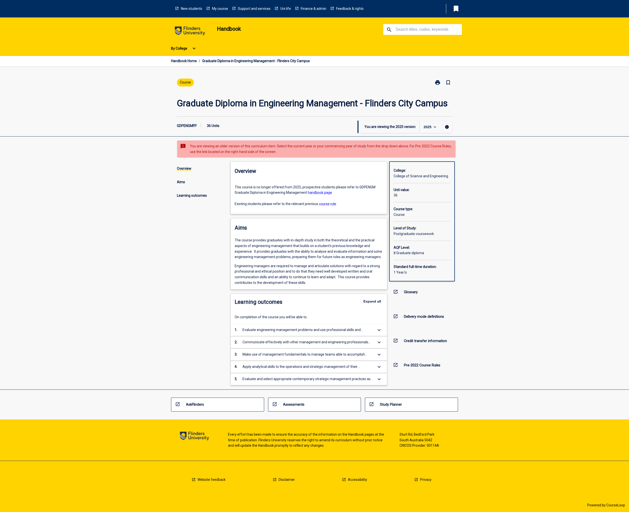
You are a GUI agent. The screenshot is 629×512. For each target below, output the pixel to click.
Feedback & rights (350, 9)
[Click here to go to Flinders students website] (190, 32)
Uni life (285, 9)
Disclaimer (287, 480)
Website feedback (212, 480)
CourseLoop (615, 505)
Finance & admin (313, 9)
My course (220, 9)
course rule (327, 204)
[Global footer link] (194, 437)
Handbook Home (184, 61)
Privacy (425, 480)
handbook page (320, 192)
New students (191, 9)
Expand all (372, 301)
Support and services (254, 9)
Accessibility (357, 480)
